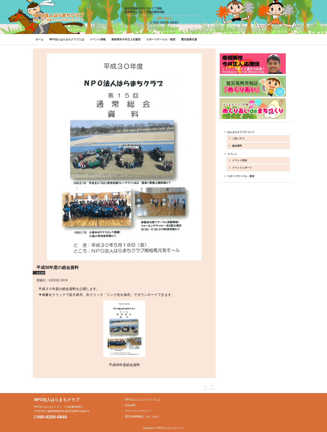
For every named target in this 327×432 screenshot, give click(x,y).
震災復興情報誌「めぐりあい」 (143, 416)
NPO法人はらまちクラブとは (66, 39)
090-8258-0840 (165, 22)
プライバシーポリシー (138, 411)
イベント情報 (98, 39)
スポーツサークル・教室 (160, 39)
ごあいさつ (238, 138)
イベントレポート (242, 167)
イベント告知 (239, 160)
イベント (232, 154)
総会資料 (41, 272)
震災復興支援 (189, 39)
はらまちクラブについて (241, 132)
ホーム (40, 39)
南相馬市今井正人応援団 (126, 39)
